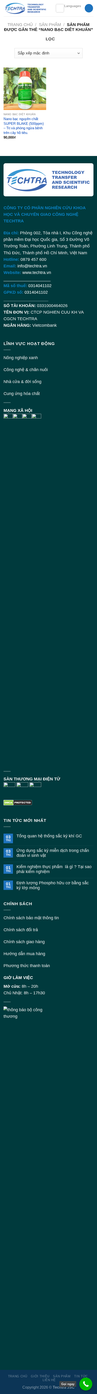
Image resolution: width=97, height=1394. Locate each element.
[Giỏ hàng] (89, 8)
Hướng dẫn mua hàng (24, 953)
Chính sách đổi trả (21, 929)
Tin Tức (81, 1376)
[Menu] (60, 8)
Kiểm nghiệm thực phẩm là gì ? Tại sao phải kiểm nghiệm (54, 869)
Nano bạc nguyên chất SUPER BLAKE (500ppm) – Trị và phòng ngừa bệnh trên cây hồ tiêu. (24, 125)
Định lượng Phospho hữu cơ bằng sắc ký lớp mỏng (52, 885)
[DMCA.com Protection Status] (18, 802)
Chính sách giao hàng (24, 941)
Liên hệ (49, 1380)
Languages (72, 6)
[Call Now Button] (85, 1384)
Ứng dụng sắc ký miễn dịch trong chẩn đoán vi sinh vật (52, 853)
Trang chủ (20, 24)
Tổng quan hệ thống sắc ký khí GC (49, 836)
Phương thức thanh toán (27, 965)
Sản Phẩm (50, 24)
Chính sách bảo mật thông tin (31, 917)
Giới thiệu (40, 1376)
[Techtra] (26, 8)
